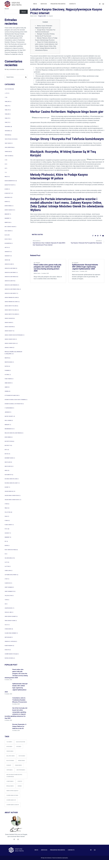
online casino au (9, 491)
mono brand (8, 437)
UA (5, 603)
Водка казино (18, 765)
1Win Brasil (7, 126)
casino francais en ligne (11, 297)
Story (6, 578)
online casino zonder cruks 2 (12, 499)
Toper (6, 599)
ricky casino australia (10, 549)
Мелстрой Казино (21, 769)
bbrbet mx (7, 222)
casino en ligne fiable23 (11, 276)
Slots (6, 562)
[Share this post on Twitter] (95, 235)
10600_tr (7, 122)
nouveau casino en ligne (11, 478)
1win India (7, 134)
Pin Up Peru (8, 512)
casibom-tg (7, 255)
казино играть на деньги (12, 790)
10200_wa (7, 114)
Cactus (6, 247)
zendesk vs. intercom (10, 641)
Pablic (6, 508)
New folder (7, 462)
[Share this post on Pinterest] (100, 235)
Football (7, 374)
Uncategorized (8, 608)
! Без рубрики (8, 89)
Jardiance (7, 412)
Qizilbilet (7, 533)
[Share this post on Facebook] (93, 235)
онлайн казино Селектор (12, 804)
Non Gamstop (8, 474)
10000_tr (7, 105)
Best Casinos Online (10, 226)
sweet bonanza (8, 587)
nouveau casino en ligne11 (11, 483)
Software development (11, 574)
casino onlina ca (9, 318)
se (5, 553)
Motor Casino (22, 755)
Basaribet (7, 218)
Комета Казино (9, 645)
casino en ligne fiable (10, 268)
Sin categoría (50, 16)
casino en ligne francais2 (11, 285)
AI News (6, 189)
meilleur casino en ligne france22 (13, 433)
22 (5, 164)
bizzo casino (8, 230)
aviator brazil (8, 205)
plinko (6, 520)
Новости (7, 649)
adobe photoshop (9, 184)
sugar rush (8, 583)
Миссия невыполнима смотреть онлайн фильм (14, 775)
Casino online (8, 322)
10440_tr (7, 118)
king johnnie (8, 420)
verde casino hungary (10, 616)
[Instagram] (14, 839)
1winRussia (7, 151)
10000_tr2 (7, 109)
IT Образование (9, 408)
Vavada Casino (21, 760)
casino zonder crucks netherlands (14, 335)
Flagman (7, 370)
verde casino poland (10, 620)
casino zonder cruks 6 (10, 343)
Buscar (7, 8)
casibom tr (7, 251)
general (7, 391)
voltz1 (6, 624)
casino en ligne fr (9, 280)
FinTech (7, 366)
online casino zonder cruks (12, 495)
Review (6, 545)
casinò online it (9, 330)
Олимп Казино (10, 781)
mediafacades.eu (9, 428)
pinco (6, 516)
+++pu (6, 93)
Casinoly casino (9, 347)
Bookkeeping (8, 243)
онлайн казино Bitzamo (12, 795)
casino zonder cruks (10, 339)
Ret (5, 541)
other (6, 503)
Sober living (8, 570)
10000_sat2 (7, 101)
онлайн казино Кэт (11, 800)
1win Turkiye (8, 143)
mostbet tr (8, 445)
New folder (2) (8, 466)
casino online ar (9, 326)
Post (6, 528)
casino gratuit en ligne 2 (11, 310)
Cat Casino (18, 746)
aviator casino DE (9, 210)
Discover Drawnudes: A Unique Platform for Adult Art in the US (19, 726)
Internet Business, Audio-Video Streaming (15, 399)
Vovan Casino (8, 628)
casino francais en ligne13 (11, 301)
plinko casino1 (8, 524)
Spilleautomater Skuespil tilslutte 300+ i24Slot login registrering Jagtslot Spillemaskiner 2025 (85, 267)
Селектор (20, 781)
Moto (6, 449)
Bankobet (7, 214)
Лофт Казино (9, 769)
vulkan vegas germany (10, 633)
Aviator (7, 201)
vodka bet (8, 765)
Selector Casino (10, 760)
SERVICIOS (44, 850)
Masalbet (7, 424)
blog (6, 235)
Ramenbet (7, 537)
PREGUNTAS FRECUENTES (57, 850)
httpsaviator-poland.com (11, 395)
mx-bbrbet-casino (9, 458)
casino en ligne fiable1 (10, 272)
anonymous (8, 197)
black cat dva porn (20, 741)
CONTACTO (71, 850)
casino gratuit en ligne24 (11, 314)
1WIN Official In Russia (10, 139)
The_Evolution (8, 595)
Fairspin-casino (8, 362)
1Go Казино (9, 741)
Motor (6, 453)
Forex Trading (8, 378)
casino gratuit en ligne (11, 305)
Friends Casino (9, 751)
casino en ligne (8, 264)
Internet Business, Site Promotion (13, 403)
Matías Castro (33, 16)
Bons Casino (9, 746)
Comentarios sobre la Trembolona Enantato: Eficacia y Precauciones (19, 700)
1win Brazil (7, 130)
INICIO (36, 850)
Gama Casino (8, 382)
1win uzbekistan (9, 147)
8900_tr (6, 176)
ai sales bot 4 (8, 193)
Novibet (7, 487)
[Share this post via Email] (103, 235)
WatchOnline (8, 637)
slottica (7, 566)
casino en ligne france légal (12, 289)
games (6, 387)
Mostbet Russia (9, 441)
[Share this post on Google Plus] (98, 235)
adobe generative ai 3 (10, 180)
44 (5, 168)
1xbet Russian (8, 155)
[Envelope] (18, 839)
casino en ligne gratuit (11, 293)
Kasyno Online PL (9, 416)
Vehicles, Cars (8, 612)
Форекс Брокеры (9, 658)
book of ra (7, 239)
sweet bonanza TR (9, 591)
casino (6, 260)
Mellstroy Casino (10, 755)
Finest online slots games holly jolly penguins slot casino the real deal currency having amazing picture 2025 (47, 268)
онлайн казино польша (11, 654)
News (6, 470)
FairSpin (7, 357)
